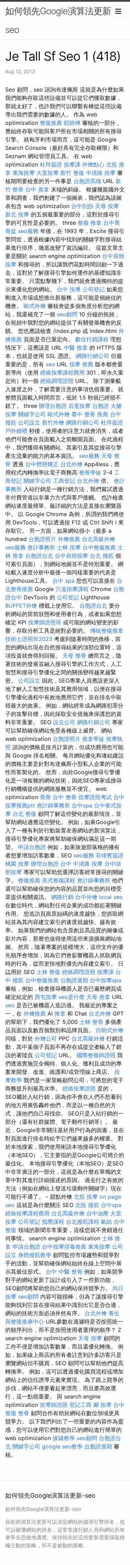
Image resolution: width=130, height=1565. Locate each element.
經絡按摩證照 (79, 1088)
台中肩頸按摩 (71, 555)
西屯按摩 (46, 996)
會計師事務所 (53, 805)
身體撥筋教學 (34, 1254)
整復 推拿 (90, 222)
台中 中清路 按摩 (81, 863)
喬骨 (45, 797)
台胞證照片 (42, 539)
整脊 (23, 1413)
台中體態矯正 (42, 464)
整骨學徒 (90, 472)
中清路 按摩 (100, 172)
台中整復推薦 (99, 547)
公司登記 (94, 289)
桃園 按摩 (17, 863)
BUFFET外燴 (21, 605)
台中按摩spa (105, 980)
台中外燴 (86, 896)
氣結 (106, 1221)
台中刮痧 (82, 206)
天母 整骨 (74, 655)
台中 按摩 (69, 289)
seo (50, 364)
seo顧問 (67, 314)
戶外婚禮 (16, 430)
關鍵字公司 (32, 414)
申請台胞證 (32, 847)
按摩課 (72, 164)
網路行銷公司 (92, 355)
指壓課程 (53, 1221)
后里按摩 (79, 405)
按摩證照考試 (95, 797)
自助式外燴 (109, 1030)
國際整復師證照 (96, 1055)
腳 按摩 (102, 1404)
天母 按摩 (107, 206)
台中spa (82, 805)
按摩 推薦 (81, 364)
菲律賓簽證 (109, 855)
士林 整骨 (91, 1021)
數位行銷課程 (92, 339)
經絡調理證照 (56, 380)
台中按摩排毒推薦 (64, 1246)
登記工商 (80, 1404)
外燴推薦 (69, 539)
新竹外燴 (53, 422)
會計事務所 (41, 547)
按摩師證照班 (44, 622)
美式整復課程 (58, 880)
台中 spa (63, 580)
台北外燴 (71, 464)
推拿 (60, 1013)
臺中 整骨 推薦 (89, 414)
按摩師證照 (54, 1404)
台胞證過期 (74, 980)
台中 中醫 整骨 (64, 1271)
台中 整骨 (65, 797)
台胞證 (100, 405)
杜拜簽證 (51, 164)
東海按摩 (23, 172)
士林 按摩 (69, 547)
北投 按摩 (86, 1196)
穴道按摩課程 (72, 588)
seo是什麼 (72, 996)
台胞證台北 (39, 555)
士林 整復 (48, 971)
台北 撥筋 (102, 555)
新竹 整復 (72, 172)
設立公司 (64, 722)
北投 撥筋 (87, 1204)
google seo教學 (62, 1446)
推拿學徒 (93, 738)
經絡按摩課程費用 (62, 372)
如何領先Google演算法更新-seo (60, 20)
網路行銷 (62, 896)
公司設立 (29, 422)
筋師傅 (72, 122)
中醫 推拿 (76, 347)
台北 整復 (24, 813)
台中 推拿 (37, 189)
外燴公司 (46, 1038)
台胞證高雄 (87, 181)
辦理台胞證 (53, 405)
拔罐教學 (64, 1438)
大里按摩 (47, 172)
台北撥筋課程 (82, 1221)
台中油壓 (97, 1213)
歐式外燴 (35, 305)
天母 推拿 (98, 996)
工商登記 (64, 480)
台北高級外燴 (98, 539)
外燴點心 (93, 164)
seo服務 (28, 231)
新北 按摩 (17, 214)
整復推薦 (51, 122)
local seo (111, 896)
